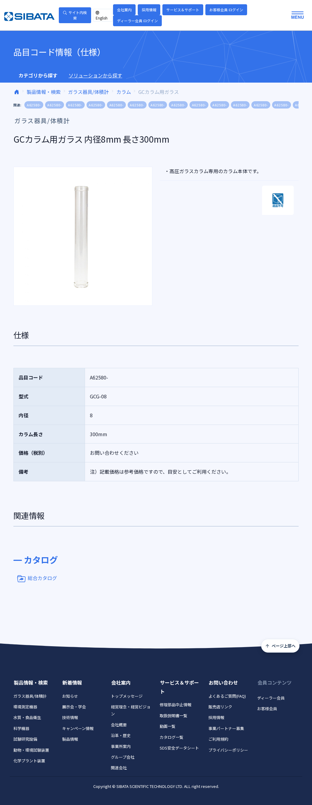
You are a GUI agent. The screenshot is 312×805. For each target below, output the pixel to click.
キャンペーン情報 (78, 728)
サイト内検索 (78, 15)
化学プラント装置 (29, 761)
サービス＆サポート (182, 9)
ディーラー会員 (271, 698)
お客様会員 (267, 708)
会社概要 (119, 725)
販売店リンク (220, 707)
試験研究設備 (25, 739)
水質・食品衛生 (27, 717)
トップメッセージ (127, 696)
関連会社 (119, 768)
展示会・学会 (74, 707)
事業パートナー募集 (226, 728)
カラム (123, 91)
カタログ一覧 (171, 737)
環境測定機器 (25, 707)
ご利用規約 (218, 739)
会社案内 (124, 9)
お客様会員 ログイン (226, 9)
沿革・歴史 (121, 735)
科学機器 (21, 728)
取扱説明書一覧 (173, 715)
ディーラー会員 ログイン (137, 20)
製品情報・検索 (44, 91)
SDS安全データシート (179, 748)
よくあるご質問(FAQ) (227, 696)
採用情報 (149, 9)
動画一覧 (168, 726)
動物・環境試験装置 (31, 750)
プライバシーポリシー (228, 750)
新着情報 (72, 682)
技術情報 (70, 717)
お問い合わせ (223, 682)
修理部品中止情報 (175, 704)
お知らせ (70, 696)
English (102, 17)
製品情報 (70, 739)
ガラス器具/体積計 (88, 91)
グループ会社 (122, 757)
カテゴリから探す (38, 75)
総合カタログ (42, 578)
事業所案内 (121, 746)
